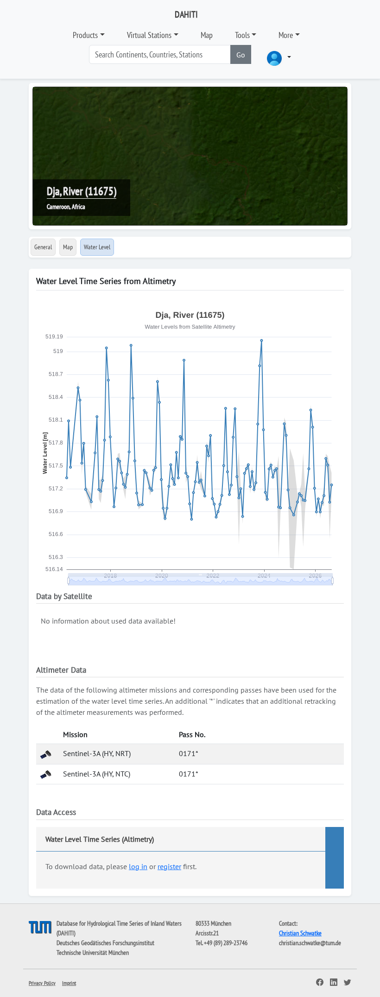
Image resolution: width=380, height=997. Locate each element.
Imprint (69, 982)
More (286, 35)
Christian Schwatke (300, 933)
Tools (242, 35)
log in (138, 866)
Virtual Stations (149, 35)
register (169, 866)
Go (240, 54)
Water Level (97, 247)
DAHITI (186, 14)
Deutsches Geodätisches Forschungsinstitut (105, 943)
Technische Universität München (93, 952)
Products (85, 35)
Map (207, 35)
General (43, 247)
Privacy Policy (42, 982)
